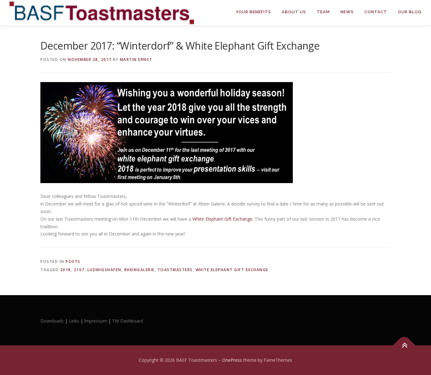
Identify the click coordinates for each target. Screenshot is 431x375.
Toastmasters (175, 269)
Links (74, 321)
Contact (375, 11)
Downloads (52, 321)
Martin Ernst (136, 59)
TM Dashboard (127, 321)
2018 (65, 269)
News (347, 11)
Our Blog (410, 11)
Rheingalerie (139, 269)
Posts (73, 261)
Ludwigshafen (104, 269)
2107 (79, 269)
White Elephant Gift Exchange (232, 269)
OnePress (232, 360)
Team (323, 11)
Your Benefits (253, 11)
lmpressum (95, 321)
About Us (294, 11)
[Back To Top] (404, 345)
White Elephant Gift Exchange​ (221, 219)
